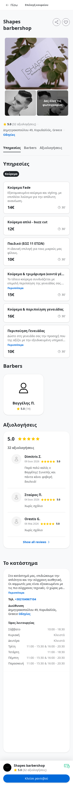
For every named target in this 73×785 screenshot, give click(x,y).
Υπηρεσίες (12, 148)
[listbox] (36, 148)
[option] (12, 149)
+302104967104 (25, 599)
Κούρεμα (11, 174)
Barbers (30, 148)
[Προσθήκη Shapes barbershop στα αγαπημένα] (66, 22)
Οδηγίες (9, 135)
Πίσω (14, 5)
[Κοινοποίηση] (56, 22)
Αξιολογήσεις (51, 148)
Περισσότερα (16, 288)
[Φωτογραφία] (36, 63)
